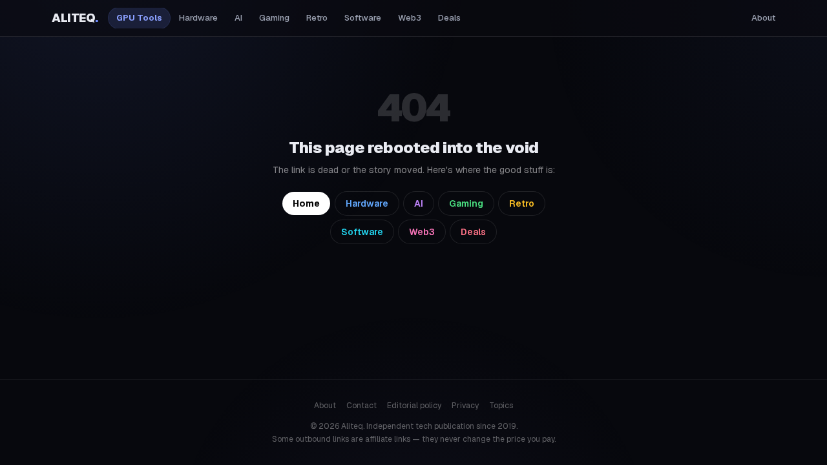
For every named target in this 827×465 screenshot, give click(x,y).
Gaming (274, 17)
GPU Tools (139, 17)
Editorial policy (414, 405)
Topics (501, 405)
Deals (449, 17)
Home (306, 203)
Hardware (198, 17)
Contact (361, 405)
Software (362, 17)
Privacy (465, 405)
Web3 (409, 17)
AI (238, 17)
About (763, 17)
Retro (317, 17)
